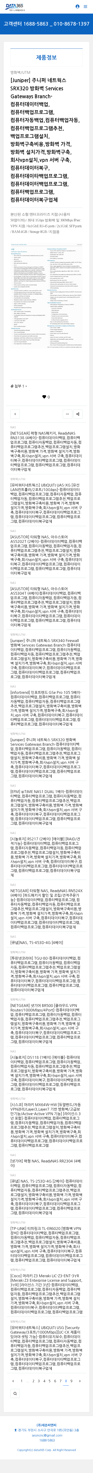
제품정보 (46, 57)
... (27, 1381)
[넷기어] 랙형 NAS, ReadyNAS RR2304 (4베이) (45, 1163)
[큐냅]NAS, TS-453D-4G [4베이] (36, 942)
